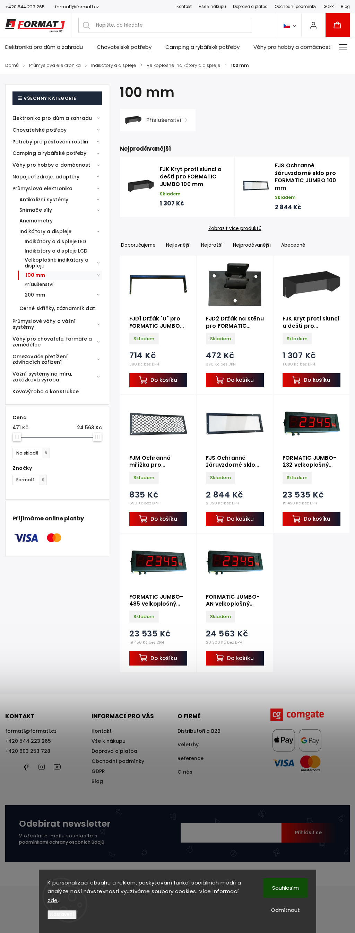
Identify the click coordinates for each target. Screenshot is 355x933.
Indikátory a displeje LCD (56, 250)
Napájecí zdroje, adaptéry (46, 176)
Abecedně (293, 245)
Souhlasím (285, 887)
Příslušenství (39, 284)
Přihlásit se (308, 832)
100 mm (35, 275)
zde (52, 900)
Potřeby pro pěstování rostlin (50, 141)
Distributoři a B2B (199, 731)
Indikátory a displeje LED (55, 241)
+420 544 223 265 (28, 741)
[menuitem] (47, 47)
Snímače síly (35, 209)
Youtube (57, 767)
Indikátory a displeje (45, 231)
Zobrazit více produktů (234, 228)
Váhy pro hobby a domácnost (51, 164)
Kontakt (184, 6)
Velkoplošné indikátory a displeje (56, 262)
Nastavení (62, 914)
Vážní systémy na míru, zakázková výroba (42, 376)
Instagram (41, 767)
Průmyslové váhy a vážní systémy (44, 324)
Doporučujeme (138, 245)
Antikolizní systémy (43, 199)
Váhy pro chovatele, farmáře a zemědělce (52, 341)
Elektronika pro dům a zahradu (52, 118)
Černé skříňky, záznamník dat (57, 308)
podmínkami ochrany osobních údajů (61, 842)
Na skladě (31, 453)
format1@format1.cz (31, 731)
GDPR (328, 6)
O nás (185, 771)
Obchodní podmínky (296, 6)
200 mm (35, 294)
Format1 (30, 480)
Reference (191, 758)
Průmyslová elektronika (42, 188)
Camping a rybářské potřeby (49, 153)
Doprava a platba (250, 6)
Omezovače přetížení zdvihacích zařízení (40, 359)
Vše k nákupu (212, 6)
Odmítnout (285, 910)
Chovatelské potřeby (39, 129)
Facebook (26, 767)
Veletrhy (188, 744)
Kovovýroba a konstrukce (45, 391)
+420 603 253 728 (27, 751)
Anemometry (36, 220)
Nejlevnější (178, 245)
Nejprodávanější (252, 245)
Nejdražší (212, 245)
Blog (345, 6)
